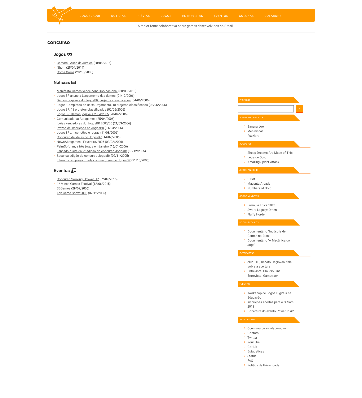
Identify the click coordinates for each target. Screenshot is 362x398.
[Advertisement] (270, 64)
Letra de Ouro (256, 157)
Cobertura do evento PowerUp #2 (270, 311)
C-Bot (251, 179)
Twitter (252, 337)
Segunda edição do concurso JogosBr (83, 156)
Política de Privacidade (263, 365)
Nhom (61, 67)
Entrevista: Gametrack (262, 276)
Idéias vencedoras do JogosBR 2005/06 (84, 123)
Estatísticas (255, 351)
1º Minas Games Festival (74, 184)
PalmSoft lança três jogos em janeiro (83, 146)
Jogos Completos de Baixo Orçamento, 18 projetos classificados (102, 105)
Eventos (221, 15)
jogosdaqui (90, 15)
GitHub (252, 347)
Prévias (143, 15)
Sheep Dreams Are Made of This (270, 153)
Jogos (166, 15)
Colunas (246, 15)
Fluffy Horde (256, 214)
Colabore (273, 15)
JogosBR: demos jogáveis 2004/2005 (83, 114)
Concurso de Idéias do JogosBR (79, 137)
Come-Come (65, 72)
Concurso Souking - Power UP (78, 179)
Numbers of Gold (259, 188)
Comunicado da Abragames (76, 119)
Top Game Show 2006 (72, 193)
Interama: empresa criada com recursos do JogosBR (94, 160)
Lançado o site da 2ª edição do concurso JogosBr (92, 151)
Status (251, 356)
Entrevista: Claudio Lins (264, 271)
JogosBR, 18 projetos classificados (81, 109)
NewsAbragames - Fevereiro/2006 (80, 142)
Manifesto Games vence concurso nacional (87, 91)
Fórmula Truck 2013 (261, 205)
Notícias (118, 15)
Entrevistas (192, 15)
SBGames (63, 188)
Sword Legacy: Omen (262, 210)
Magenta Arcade (258, 183)
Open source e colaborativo (266, 328)
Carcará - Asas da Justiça (75, 63)
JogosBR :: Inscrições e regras (78, 132)
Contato (253, 333)
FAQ (250, 361)
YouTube (253, 342)
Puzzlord (253, 136)
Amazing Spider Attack (263, 162)
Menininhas (255, 131)
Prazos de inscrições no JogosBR (80, 128)
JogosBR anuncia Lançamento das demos (86, 96)
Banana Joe (255, 126)
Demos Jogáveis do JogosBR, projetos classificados (94, 100)
